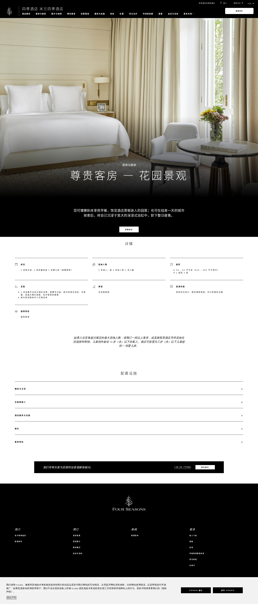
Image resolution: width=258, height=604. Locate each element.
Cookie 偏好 (196, 590)
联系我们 (205, 467)
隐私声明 (11, 597)
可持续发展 (148, 14)
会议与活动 (173, 14)
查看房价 (239, 11)
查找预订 (76, 541)
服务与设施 (100, 14)
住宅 (191, 547)
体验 (112, 14)
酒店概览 (26, 14)
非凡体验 (193, 559)
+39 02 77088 (182, 467)
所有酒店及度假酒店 (207, 3)
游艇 (191, 541)
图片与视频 (56, 14)
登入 (225, 3)
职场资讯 (18, 541)
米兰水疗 (133, 14)
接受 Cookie (228, 590)
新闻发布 (135, 535)
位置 (122, 14)
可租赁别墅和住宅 (196, 553)
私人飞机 (193, 535)
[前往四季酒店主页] (9, 11)
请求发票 (76, 535)
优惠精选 (85, 14)
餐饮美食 (71, 14)
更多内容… (189, 14)
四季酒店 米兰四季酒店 (43, 8)
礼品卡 (192, 565)
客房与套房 (41, 14)
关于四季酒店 (20, 535)
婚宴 (161, 14)
